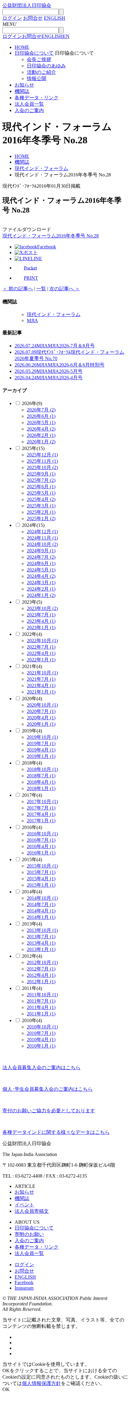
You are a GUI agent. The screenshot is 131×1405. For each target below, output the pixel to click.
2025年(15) (33, 448)
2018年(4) (32, 763)
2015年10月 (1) (42, 865)
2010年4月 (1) (41, 1039)
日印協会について (34, 53)
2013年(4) (32, 923)
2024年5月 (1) (41, 569)
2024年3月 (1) (41, 582)
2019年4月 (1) (41, 749)
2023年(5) (32, 602)
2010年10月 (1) (42, 1026)
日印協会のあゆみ (46, 65)
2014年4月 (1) (41, 910)
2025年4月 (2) (41, 499)
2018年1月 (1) (41, 788)
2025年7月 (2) (41, 480)
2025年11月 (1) (42, 461)
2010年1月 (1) (41, 1046)
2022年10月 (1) (42, 640)
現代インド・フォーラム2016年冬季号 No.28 (50, 235)
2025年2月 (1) (41, 512)
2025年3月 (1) (41, 505)
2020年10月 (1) (42, 705)
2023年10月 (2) (42, 608)
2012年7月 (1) (41, 968)
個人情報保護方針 (41, 1383)
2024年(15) (33, 525)
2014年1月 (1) (41, 917)
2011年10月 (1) (42, 994)
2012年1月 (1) (41, 981)
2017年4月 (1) (41, 814)
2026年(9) (32, 403)
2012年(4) (32, 956)
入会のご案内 (29, 110)
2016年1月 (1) (41, 852)
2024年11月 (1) (42, 538)
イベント (24, 1204)
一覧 (41, 288)
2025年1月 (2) (41, 518)
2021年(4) (32, 666)
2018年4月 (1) (41, 782)
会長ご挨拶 (39, 59)
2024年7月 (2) (41, 557)
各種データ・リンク (36, 97)
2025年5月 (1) (41, 493)
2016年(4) (32, 827)
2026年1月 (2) (41, 441)
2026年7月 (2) (41, 409)
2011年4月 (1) (41, 1007)
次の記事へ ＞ (64, 288)
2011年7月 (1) (41, 1001)
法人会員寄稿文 (32, 1211)
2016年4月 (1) (41, 846)
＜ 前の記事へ (17, 288)
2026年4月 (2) (41, 428)
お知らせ (24, 84)
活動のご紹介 (41, 72)
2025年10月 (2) (42, 467)
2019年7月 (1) (41, 743)
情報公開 (36, 78)
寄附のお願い (29, 1234)
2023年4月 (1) (41, 621)
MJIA (32, 320)
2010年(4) (32, 1020)
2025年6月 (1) (41, 486)
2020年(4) (32, 698)
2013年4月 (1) (41, 943)
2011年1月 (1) (41, 1013)
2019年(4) (32, 730)
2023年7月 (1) (41, 614)
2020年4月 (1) (41, 717)
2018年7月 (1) (41, 775)
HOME (22, 47)
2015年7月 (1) (41, 872)
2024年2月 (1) (41, 589)
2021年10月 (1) (42, 672)
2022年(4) (32, 634)
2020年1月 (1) (41, 724)
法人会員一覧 (29, 104)
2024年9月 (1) (41, 550)
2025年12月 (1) (42, 454)
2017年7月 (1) (41, 807)
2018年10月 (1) (42, 769)
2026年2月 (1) (41, 435)
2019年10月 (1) (42, 737)
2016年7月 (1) (41, 840)
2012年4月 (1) (41, 975)
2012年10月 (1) (42, 962)
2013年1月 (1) (41, 949)
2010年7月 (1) (41, 1033)
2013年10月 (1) (42, 930)
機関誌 (22, 91)
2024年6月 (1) (41, 563)
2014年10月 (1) (42, 898)
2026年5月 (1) (41, 422)
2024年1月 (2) (41, 595)
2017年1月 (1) (41, 820)
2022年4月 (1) (41, 653)
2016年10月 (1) (42, 833)
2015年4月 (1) (41, 878)
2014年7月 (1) (41, 904)
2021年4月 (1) (41, 685)
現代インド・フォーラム (53, 314)
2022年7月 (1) (41, 647)
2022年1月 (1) (41, 659)
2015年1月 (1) (41, 885)
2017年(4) (32, 795)
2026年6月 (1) (41, 416)
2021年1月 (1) (41, 691)
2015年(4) (32, 859)
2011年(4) (32, 988)
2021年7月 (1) (41, 679)
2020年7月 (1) (41, 711)
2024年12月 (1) (42, 531)
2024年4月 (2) (41, 576)
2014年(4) (32, 891)
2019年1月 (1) (41, 756)
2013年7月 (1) (41, 936)
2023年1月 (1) (41, 627)
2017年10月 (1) (42, 801)
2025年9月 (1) (41, 473)
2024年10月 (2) (42, 544)
